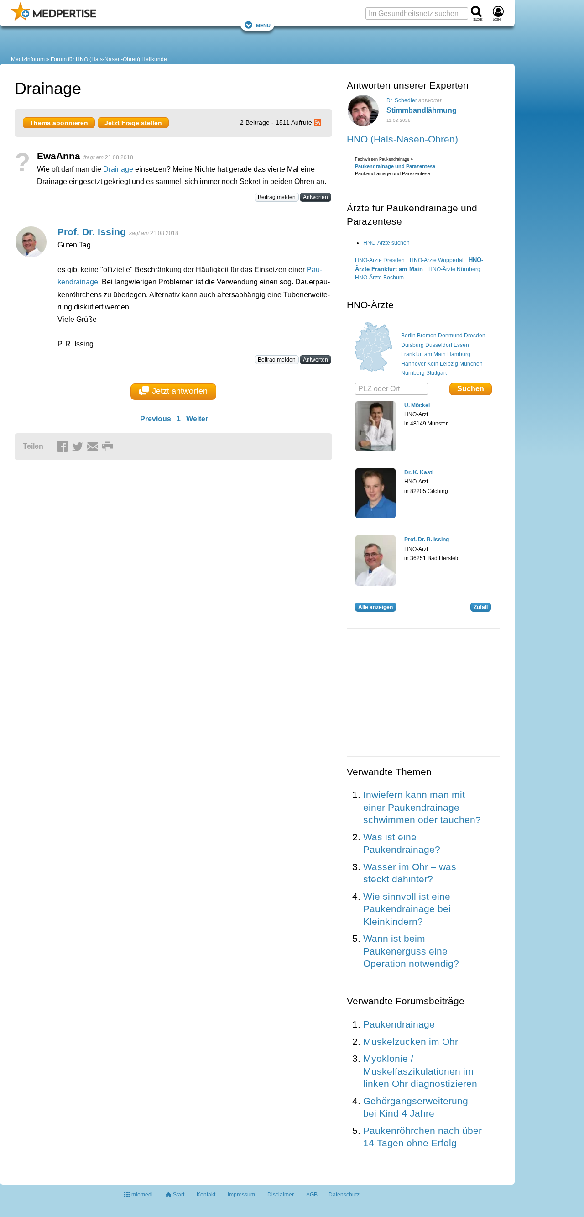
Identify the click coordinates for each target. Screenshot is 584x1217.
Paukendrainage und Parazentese (395, 166)
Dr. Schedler (401, 100)
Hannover (413, 364)
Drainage (118, 169)
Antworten (315, 197)
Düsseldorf (438, 345)
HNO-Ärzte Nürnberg (454, 269)
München (471, 364)
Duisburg (412, 345)
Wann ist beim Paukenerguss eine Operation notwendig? (411, 951)
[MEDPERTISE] (53, 19)
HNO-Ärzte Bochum (379, 277)
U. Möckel (417, 405)
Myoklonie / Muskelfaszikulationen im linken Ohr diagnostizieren (420, 1071)
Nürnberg (413, 373)
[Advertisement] (156, 553)
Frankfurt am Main (423, 354)
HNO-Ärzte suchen (386, 243)
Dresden (474, 335)
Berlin (408, 335)
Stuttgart (436, 373)
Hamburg (458, 354)
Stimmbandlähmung (421, 110)
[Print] (109, 447)
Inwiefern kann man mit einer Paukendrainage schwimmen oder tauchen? (422, 807)
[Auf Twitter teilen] (79, 447)
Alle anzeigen (375, 607)
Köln (432, 364)
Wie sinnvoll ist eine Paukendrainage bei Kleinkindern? (407, 909)
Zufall (481, 607)
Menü (263, 25)
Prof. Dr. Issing (91, 231)
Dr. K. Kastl (418, 472)
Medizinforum (28, 59)
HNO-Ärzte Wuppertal (437, 260)
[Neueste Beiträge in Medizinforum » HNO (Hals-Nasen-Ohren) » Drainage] (319, 122)
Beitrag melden (277, 197)
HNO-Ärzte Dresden (380, 260)
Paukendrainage (399, 1024)
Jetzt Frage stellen (133, 122)
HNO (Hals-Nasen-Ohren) (402, 139)
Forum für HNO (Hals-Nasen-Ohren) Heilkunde (109, 59)
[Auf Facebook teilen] (64, 447)
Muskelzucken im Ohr (410, 1041)
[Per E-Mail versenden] (94, 447)
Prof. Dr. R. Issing (426, 539)
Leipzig (449, 364)
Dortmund (450, 335)
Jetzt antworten (180, 391)
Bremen (427, 335)
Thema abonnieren (59, 122)
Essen (461, 345)
